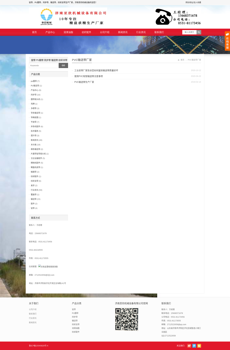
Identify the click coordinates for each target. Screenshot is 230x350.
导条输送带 (35, 113)
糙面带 (33, 172)
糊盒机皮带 (35, 167)
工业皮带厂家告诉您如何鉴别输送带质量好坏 (96, 70)
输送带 (33, 199)
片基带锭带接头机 (38, 154)
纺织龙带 (34, 181)
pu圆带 (34, 81)
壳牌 (33, 104)
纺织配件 (86, 32)
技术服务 (34, 131)
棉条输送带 (35, 149)
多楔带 (33, 108)
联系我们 (159, 32)
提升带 (33, 136)
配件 (33, 204)
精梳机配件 (35, 163)
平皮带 (33, 122)
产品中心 (50, 32)
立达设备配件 (36, 158)
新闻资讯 (123, 32)
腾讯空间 (199, 346)
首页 (34, 32)
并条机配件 (35, 126)
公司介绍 (104, 32)
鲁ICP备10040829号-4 (38, 346)
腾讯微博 (194, 346)
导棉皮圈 (34, 117)
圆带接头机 (35, 99)
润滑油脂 (68, 32)
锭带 (33, 208)
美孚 (33, 185)
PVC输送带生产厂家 (84, 82)
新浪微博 (189, 346)
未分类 (33, 145)
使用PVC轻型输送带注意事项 (88, 76)
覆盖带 (33, 195)
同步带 (33, 95)
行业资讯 (141, 32)
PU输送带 (35, 86)
